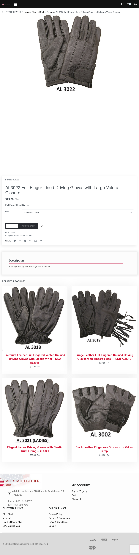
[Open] (15, 4)
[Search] (122, 4)
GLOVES (29, 235)
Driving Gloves (46, 12)
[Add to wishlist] (41, 226)
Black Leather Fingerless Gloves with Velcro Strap (104, 449)
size (7, 212)
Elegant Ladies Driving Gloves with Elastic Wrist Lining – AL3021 (34, 449)
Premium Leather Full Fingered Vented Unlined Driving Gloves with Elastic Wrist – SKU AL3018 (34, 358)
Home (27, 12)
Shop (34, 12)
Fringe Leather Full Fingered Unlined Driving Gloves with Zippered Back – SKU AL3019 (104, 357)
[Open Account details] (135, 4)
